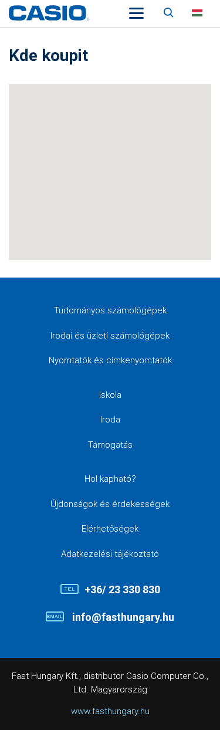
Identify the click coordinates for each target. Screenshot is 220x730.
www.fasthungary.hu (110, 711)
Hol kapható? (110, 479)
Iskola (110, 395)
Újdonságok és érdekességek (110, 504)
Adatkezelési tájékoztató (110, 554)
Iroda (110, 419)
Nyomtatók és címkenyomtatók (110, 360)
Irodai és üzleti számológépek (110, 335)
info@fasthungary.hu (122, 617)
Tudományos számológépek (110, 310)
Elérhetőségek (110, 528)
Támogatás (110, 445)
